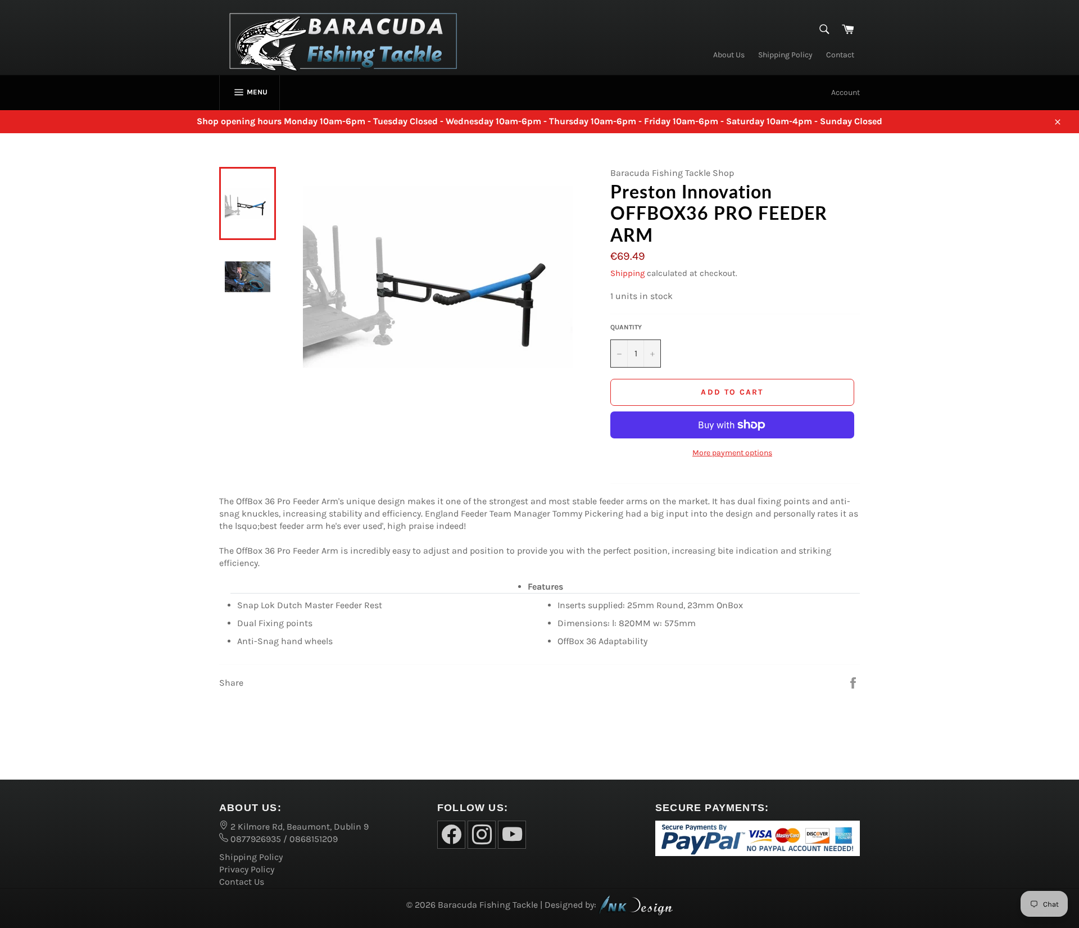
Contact (840, 55)
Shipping (627, 273)
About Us (729, 55)
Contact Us (241, 881)
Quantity (626, 327)
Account (845, 92)
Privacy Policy (246, 869)
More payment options (732, 453)
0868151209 (313, 839)
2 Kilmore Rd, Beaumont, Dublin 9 (298, 826)
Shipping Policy (785, 55)
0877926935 (254, 839)
